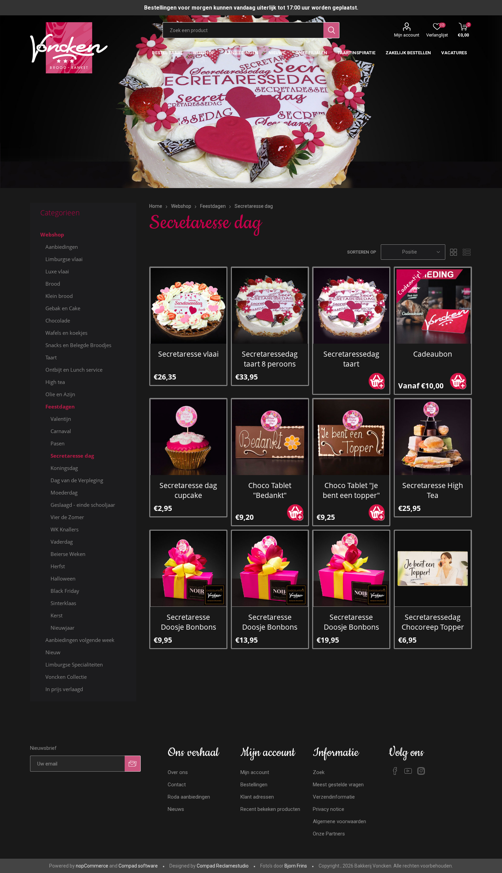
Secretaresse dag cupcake (188, 490)
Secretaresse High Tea (432, 490)
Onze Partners (329, 834)
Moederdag (64, 492)
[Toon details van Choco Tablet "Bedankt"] (270, 437)
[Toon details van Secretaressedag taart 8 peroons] (270, 306)
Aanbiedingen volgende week (79, 639)
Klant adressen (257, 797)
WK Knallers (65, 529)
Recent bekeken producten (270, 809)
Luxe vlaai (57, 271)
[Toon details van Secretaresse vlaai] (188, 306)
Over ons (178, 772)
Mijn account (406, 35)
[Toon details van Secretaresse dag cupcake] (188, 437)
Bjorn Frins (295, 866)
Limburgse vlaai (64, 259)
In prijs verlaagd (64, 689)
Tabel (454, 252)
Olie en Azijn (60, 394)
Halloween (63, 578)
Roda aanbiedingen (189, 797)
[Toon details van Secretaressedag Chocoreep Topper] (433, 569)
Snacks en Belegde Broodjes (78, 345)
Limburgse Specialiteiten (74, 664)
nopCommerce (92, 866)
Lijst (467, 252)
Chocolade (57, 320)
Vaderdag (62, 541)
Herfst (58, 566)
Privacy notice (328, 809)
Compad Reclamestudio (223, 866)
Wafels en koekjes (66, 332)
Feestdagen (60, 406)
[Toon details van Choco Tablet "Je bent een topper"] (351, 437)
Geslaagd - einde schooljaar (83, 504)
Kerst (56, 615)
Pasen (58, 443)
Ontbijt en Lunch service (73, 369)
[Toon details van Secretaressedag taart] (351, 306)
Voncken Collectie (66, 676)
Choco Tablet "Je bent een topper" (351, 490)
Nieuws (176, 809)
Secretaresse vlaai (188, 354)
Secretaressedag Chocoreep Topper (433, 622)
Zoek (318, 772)
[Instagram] (421, 770)
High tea (55, 381)
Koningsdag (64, 467)
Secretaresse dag (72, 455)
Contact (177, 785)
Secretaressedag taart (351, 359)
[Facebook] (395, 770)
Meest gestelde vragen (338, 785)
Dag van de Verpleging (77, 480)
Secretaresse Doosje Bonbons (188, 622)
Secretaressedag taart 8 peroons (270, 359)
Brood (52, 283)
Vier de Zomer (67, 517)
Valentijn (61, 418)
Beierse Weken (68, 553)
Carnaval (61, 431)
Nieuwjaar (62, 627)
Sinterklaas (63, 603)
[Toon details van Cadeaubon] (433, 306)
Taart (51, 357)
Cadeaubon (432, 354)
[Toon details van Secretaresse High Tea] (433, 437)
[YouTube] (408, 770)
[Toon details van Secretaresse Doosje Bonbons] (188, 569)
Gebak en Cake (62, 308)
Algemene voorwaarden (339, 821)
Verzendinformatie (334, 797)
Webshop (52, 234)
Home (155, 206)
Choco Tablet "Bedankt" (269, 490)
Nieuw (52, 652)
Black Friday (65, 590)
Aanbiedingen (61, 246)
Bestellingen (253, 785)
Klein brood (59, 295)
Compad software (138, 866)
